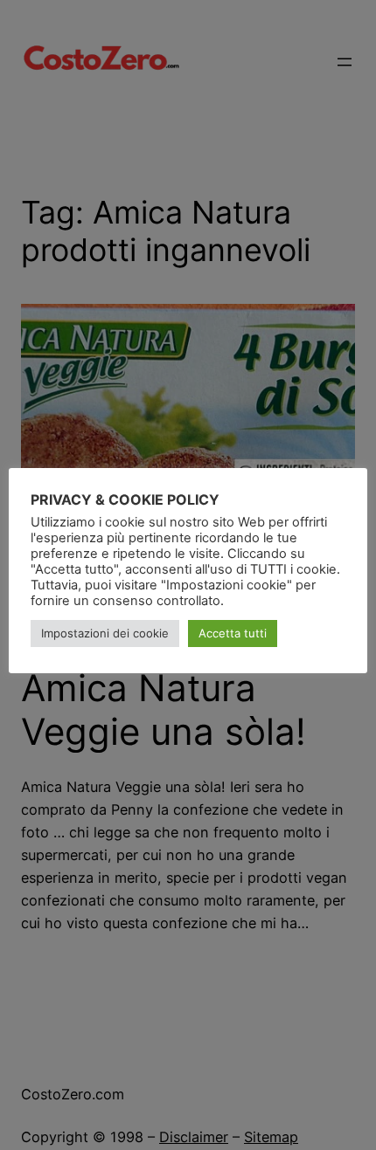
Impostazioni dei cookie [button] (105, 633)
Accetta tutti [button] (232, 633)
